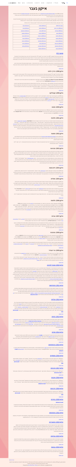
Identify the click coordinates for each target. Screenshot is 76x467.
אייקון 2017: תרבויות (25, 35)
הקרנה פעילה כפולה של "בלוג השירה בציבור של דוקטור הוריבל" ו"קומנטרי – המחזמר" (45, 293)
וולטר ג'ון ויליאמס (52, 336)
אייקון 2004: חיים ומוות (59, 43)
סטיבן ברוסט (41, 235)
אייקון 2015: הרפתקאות (25, 30)
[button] (67, 3)
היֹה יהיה (40, 258)
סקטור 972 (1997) (59, 25)
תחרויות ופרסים (30, 2)
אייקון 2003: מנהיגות (59, 41)
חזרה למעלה (61, 68)
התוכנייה (40, 335)
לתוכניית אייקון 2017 (58, 372)
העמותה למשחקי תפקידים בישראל (56, 279)
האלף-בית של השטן (28, 322)
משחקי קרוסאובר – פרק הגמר (23, 307)
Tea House (19, 324)
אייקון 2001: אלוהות (59, 35)
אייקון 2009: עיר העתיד (42, 35)
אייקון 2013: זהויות (26, 25)
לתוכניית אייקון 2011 (34, 294)
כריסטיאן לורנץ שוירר (43, 254)
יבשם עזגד (24, 121)
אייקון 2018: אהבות (25, 38)
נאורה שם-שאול (51, 99)
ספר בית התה (31, 324)
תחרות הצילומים (21, 349)
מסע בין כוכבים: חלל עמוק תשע (49, 324)
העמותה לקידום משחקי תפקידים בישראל (49, 136)
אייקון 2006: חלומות (42, 28)
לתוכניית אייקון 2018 (42, 383)
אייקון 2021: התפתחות (59, 46)
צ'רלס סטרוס (39, 358)
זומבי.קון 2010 (55, 271)
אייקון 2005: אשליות (42, 25)
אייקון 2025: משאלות (42, 48)
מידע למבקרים (49, 2)
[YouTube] (12, 3)
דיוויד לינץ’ (49, 100)
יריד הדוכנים (37, 2)
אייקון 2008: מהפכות (42, 33)
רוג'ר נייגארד (27, 188)
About (19, 2)
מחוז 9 (38, 260)
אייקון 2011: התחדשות (42, 41)
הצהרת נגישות (11, 460)
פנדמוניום (53, 322)
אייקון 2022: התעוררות (42, 46)
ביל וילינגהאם (23, 253)
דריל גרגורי (57, 322)
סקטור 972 (59, 53)
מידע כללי (56, 2)
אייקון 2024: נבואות (59, 48)
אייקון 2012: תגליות (42, 43)
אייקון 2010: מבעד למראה (41, 38)
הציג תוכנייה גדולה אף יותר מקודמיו (35, 321)
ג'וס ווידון (38, 184)
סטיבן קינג (32, 244)
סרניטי (35, 184)
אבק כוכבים (22, 226)
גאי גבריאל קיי (43, 170)
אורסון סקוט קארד (57, 125)
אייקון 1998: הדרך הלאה (58, 28)
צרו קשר (23, 2)
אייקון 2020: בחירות (25, 43)
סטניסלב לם (28, 209)
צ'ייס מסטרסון (57, 324)
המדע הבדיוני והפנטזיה (25, 13)
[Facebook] (14, 3)
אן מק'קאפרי (58, 307)
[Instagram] (15, 3)
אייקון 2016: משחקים (25, 33)
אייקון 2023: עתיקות (25, 46)
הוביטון (20, 304)
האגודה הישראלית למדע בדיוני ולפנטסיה (48, 13)
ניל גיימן (31, 203)
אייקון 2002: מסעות (59, 38)
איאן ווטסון (53, 81)
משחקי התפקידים (23, 96)
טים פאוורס (41, 188)
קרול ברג (22, 219)
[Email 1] (10, 3)
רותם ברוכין (35, 271)
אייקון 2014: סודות (26, 28)
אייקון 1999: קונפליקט (59, 30)
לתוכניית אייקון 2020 (59, 402)
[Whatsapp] (9, 3)
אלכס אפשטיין (19, 121)
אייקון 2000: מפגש (59, 33)
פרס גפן (46, 97)
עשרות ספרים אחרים (43, 307)
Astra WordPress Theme (32, 465)
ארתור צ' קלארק (42, 238)
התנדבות (42, 2)
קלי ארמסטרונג (38, 336)
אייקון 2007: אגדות (42, 30)
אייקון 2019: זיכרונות (25, 41)
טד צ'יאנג (46, 347)
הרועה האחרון (16, 319)
